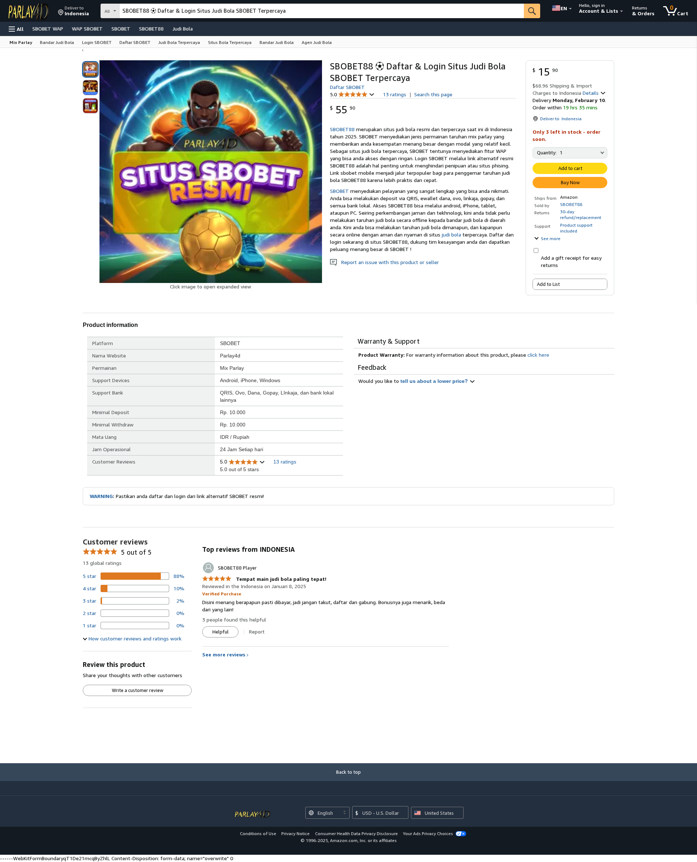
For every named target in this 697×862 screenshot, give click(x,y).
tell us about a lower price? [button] (434, 381)
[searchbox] (321, 11)
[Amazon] (29, 11)
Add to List (548, 284)
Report (257, 631)
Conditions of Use (258, 833)
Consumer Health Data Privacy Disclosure (356, 833)
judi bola (451, 234)
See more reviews (223, 654)
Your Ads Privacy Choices (428, 833)
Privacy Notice (295, 833)
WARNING (101, 496)
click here (538, 355)
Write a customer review (137, 690)
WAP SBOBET (87, 28)
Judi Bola (182, 28)
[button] (73, 11)
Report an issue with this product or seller (388, 262)
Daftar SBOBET (347, 87)
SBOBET (120, 28)
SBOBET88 (151, 28)
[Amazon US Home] (252, 810)
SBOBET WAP (47, 28)
